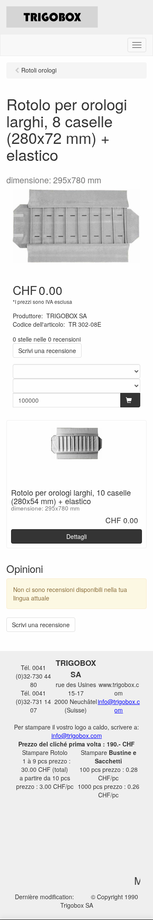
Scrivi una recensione (47, 350)
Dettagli (76, 536)
